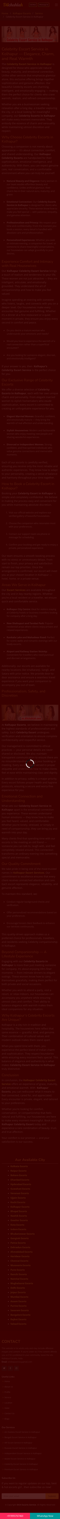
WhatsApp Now (45, 1515)
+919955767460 (15, 1515)
